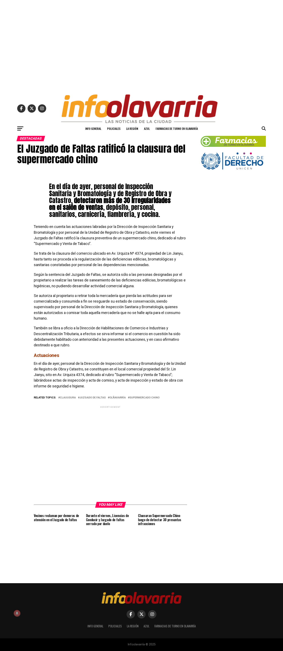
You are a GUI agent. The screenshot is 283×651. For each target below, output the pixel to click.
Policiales (113, 128)
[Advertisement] (141, 45)
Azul (147, 128)
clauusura (68, 397)
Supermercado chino (144, 397)
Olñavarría (117, 397)
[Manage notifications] (17, 613)
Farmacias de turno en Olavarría (177, 128)
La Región (132, 128)
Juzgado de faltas (93, 397)
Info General (93, 128)
